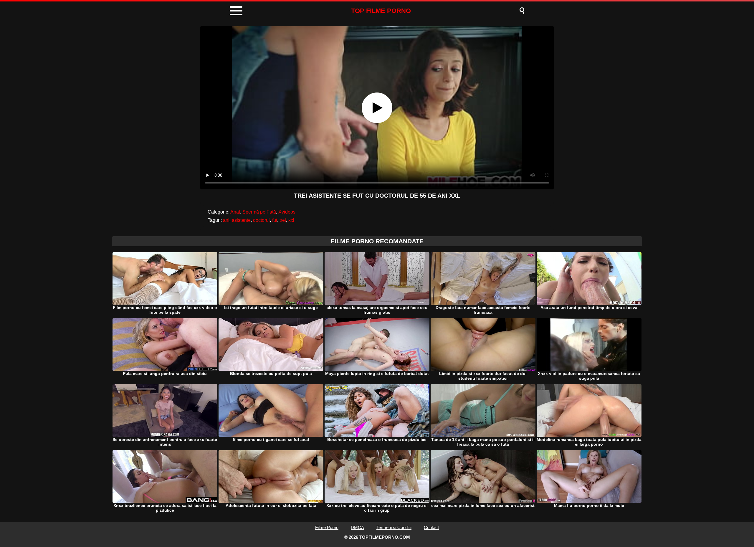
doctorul (261, 220)
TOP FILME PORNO (381, 10)
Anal (235, 211)
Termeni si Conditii (393, 527)
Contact (431, 527)
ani (226, 220)
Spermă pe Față (259, 211)
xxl (291, 220)
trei (283, 220)
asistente (241, 220)
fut (274, 220)
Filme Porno (326, 527)
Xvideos (286, 211)
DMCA (357, 527)
